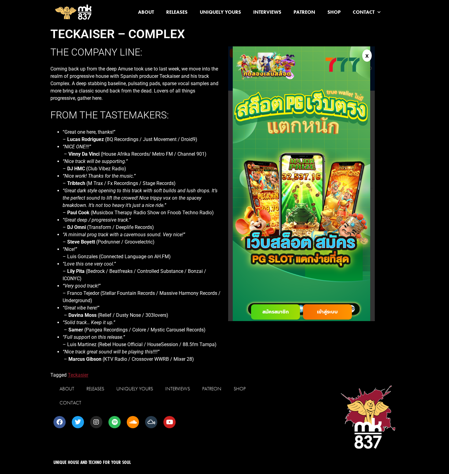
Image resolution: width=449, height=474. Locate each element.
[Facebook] (59, 422)
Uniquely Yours (220, 12)
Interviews (267, 12)
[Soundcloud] (133, 422)
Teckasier (78, 375)
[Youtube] (169, 422)
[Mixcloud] (151, 422)
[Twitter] (78, 422)
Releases (177, 12)
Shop (334, 12)
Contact (363, 12)
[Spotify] (114, 422)
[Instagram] (96, 422)
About (146, 12)
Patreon (304, 12)
